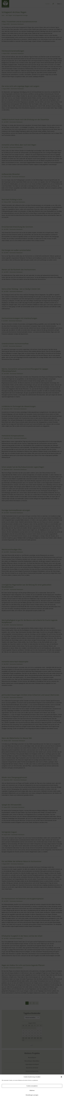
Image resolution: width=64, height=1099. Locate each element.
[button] (61, 1077)
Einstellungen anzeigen (32, 1095)
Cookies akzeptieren (32, 1086)
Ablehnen (32, 1090)
